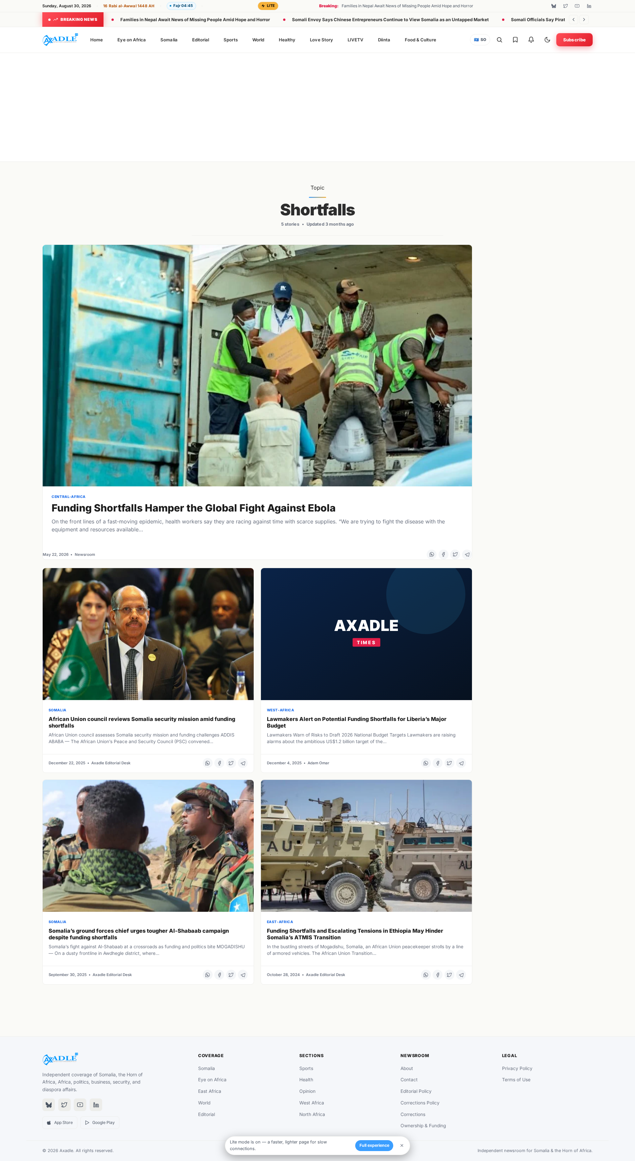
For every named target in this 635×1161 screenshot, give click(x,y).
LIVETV (355, 39)
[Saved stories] (515, 40)
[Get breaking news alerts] (531, 40)
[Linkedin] (589, 6)
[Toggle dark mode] (547, 40)
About (407, 1068)
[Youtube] (577, 6)
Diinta (384, 39)
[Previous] (573, 19)
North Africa (312, 1114)
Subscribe (574, 39)
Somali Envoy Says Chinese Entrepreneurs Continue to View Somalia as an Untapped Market (390, 19)
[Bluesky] (553, 6)
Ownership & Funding (423, 1125)
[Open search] (499, 40)
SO (480, 39)
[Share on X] (455, 554)
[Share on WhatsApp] (432, 554)
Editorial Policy (416, 1091)
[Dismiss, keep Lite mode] (402, 1145)
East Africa (209, 1091)
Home (96, 39)
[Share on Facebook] (443, 554)
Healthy (287, 39)
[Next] (584, 19)
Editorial (200, 39)
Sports (230, 39)
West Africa (311, 1102)
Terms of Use (516, 1079)
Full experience (374, 1145)
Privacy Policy (517, 1068)
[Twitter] (565, 6)
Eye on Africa (131, 39)
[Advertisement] (317, 106)
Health (306, 1079)
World (258, 39)
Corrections (413, 1114)
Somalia (168, 39)
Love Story (321, 39)
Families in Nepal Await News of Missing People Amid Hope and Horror (195, 19)
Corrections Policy (420, 1102)
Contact (409, 1079)
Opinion (307, 1091)
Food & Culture (420, 39)
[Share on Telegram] (467, 554)
